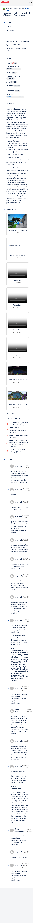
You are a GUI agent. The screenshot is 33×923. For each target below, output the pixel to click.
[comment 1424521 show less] (8, 711)
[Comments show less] (5, 459)
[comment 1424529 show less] (8, 540)
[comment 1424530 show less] (8, 517)
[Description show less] (5, 103)
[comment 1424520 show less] (8, 741)
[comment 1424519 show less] (8, 766)
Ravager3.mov (11, 198)
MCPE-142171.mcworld (17, 255)
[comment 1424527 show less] (8, 576)
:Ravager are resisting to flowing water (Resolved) (18, 430)
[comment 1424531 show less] (8, 502)
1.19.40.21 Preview (12, 97)
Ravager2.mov (21, 196)
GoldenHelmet (19, 650)
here (17, 818)
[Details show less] (5, 59)
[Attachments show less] (5, 209)
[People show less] (5, 22)
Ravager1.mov (11, 196)
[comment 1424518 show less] (8, 830)
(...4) (19, 69)
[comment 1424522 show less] (8, 688)
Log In (30, 2)
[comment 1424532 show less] (8, 489)
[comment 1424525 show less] (8, 620)
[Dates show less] (5, 37)
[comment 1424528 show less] (8, 559)
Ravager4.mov (21, 198)
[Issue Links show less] (5, 414)
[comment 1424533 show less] (8, 466)
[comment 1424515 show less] (8, 865)
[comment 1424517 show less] (8, 852)
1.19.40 (21, 97)
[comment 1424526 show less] (8, 597)
